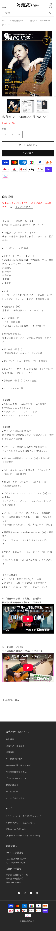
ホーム (5, 20)
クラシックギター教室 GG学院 (20, 822)
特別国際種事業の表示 (16, 771)
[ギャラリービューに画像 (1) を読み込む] (13, 105)
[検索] (50, 13)
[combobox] (28, 13)
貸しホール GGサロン (16, 829)
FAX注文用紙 (12, 791)
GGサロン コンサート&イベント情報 (23, 835)
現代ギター (31, 921)
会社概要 (10, 739)
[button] (4, 4)
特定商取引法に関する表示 (18, 765)
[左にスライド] (3, 107)
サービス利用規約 (14, 758)
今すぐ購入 (28, 153)
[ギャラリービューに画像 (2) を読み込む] (27, 105)
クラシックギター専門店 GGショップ (23, 816)
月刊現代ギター (19, 20)
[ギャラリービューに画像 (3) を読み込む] (42, 105)
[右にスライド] (53, 107)
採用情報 (10, 752)
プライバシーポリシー (16, 778)
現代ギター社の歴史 (15, 745)
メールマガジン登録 (15, 797)
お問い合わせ (12, 784)
